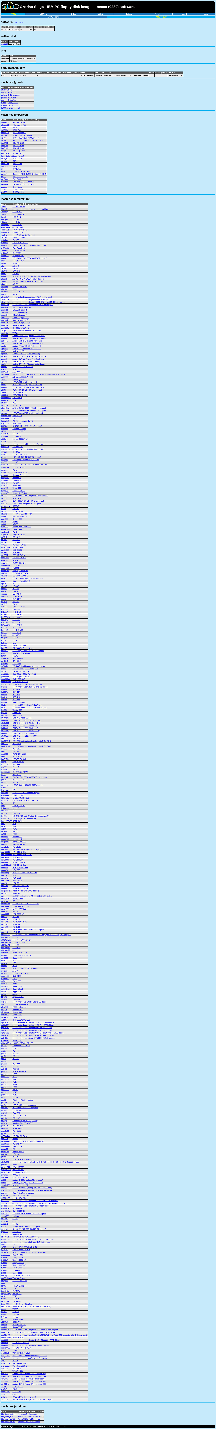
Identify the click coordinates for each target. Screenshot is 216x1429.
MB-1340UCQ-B (19, 852)
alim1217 (5, 297)
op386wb (5, 1020)
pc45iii (4, 1056)
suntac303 (5, 1239)
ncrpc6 (4, 963)
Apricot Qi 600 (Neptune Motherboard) (27, 1180)
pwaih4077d (6, 1170)
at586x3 (4, 395)
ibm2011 (4, 738)
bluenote (4, 429)
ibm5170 (4, 757)
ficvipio (4, 635)
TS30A (15, 1309)
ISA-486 (15, 240)
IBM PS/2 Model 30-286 (22, 718)
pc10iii (4, 1046)
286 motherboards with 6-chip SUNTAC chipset (31, 1242)
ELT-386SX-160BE (20, 576)
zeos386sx (5, 1392)
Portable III (16, 480)
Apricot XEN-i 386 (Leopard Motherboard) (29, 356)
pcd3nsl (4, 1105)
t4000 (3, 1273)
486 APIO (16, 219)
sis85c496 (5, 1203)
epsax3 (4, 589)
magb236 (5, 842)
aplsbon (4, 341)
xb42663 (4, 1379)
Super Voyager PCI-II (20, 318)
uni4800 (4, 1345)
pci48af (4, 1118)
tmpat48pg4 (6, 1294)
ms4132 (4, 922)
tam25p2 (4, 1276)
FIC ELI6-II (16, 627)
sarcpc (4, 1188)
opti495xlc (5, 1038)
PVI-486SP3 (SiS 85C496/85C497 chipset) (29, 245)
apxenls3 (5, 359)
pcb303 (4, 1072)
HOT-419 (16, 697)
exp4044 (4, 609)
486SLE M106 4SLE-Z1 (22, 454)
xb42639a (5, 1376)
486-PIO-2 (16, 633)
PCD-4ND (16, 1110)
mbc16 (4, 875)
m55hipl (4, 837)
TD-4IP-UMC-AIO (19, 1281)
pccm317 (5, 1082)
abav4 (3, 266)
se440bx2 (5, 1196)
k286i (3, 788)
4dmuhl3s (5, 232)
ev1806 (4, 602)
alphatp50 (5, 125)
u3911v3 (4, 1322)
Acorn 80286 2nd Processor (29, 1419)
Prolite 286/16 (18, 1152)
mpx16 (4, 917)
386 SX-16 (16, 1392)
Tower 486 (16, 488)
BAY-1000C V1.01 (19, 423)
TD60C (15, 1283)
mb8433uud (6, 865)
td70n (3, 1288)
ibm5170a (5, 759)
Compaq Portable (19, 475)
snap (206, 14)
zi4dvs (3, 1394)
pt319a (4, 1154)
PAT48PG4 (16, 1294)
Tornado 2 (16, 294)
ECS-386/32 (17, 550)
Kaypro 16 (17, 153)
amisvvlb (4, 320)
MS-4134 (16, 924)
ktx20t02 (4, 800)
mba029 (4, 870)
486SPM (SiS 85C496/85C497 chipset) (28, 449)
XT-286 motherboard (20, 1004)
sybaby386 (5, 1255)
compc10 (5, 473)
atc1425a (5, 408)
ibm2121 (4, 744)
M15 (15, 166)
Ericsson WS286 (19, 607)
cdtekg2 (4, 444)
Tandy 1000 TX (18, 1268)
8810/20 (15, 945)
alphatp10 (5, 122)
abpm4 (4, 279)
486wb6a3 (5, 227)
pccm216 (5, 1079)
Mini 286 (15, 1216)
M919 (14, 1095)
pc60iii (4, 1061)
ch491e (4, 452)
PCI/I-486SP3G (18, 248)
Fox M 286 (16, 981)
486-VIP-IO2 (17, 638)
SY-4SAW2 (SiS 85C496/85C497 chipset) (29, 1229)
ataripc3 (4, 128)
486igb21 (5, 225)
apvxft (3, 351)
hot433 (4, 700)
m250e (4, 831)
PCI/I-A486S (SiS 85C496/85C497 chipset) (29, 258)
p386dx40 (5, 1041)
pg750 (3, 1134)
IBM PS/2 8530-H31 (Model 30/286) (26, 720)
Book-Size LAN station (21, 527)
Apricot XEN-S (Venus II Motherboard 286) (29, 1376)
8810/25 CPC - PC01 (20, 973)
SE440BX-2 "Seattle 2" (21, 1196)
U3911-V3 (16, 1322)
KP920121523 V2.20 (20, 906)
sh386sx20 (5, 1198)
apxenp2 (4, 361)
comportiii (5, 480)
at (2, 382)
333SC (15, 462)
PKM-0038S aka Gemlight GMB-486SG (28, 1141)
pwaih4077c (6, 1167)
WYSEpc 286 (17, 1371)
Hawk (14, 984)
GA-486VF (16, 661)
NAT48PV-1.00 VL (19, 953)
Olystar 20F (17, 1015)
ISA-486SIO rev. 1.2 (20, 243)
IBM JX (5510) (18, 762)
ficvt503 (4, 640)
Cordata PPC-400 (19, 493)
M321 (14, 1084)
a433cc (4, 238)
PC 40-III (15, 1053)
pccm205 (5, 1074)
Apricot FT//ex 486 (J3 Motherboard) (26, 346)
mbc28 (4, 883)
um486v (4, 1327)
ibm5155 (4, 146)
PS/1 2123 (16, 749)
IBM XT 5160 (18, 148)
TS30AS (15, 1312)
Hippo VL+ (16, 992)
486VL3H (16, 565)
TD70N (15, 1288)
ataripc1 (4, 90)
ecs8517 (4, 555)
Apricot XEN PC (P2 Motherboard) (26, 361)
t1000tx (4, 1268)
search (184, 14)
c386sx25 (5, 436)
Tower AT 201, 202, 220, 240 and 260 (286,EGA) (31, 1307)
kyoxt (3, 803)
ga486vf (4, 661)
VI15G (15, 333)
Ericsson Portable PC (21, 581)
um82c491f (5, 1332)
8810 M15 (16, 937)
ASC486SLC (17, 372)
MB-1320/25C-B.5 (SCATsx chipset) (26, 850)
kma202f (4, 793)
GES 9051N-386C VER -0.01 (24, 674)
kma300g (5, 795)
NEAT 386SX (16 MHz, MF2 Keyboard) (28, 501)
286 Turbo (16, 1299)
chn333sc (5, 462)
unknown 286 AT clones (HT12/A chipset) (28, 705)
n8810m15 (5, 937)
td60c (3, 1283)
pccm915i (5, 1092)
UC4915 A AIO (18, 547)
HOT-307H (16, 692)
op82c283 (5, 1023)
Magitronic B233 (19, 839)
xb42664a (5, 1384)
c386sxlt (4, 439)
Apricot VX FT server (20, 351)
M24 (14, 826)
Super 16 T (16, 713)
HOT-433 (16, 700)
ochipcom (5, 986)
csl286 (4, 498)
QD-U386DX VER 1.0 (21, 1177)
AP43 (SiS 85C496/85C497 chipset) (26, 331)
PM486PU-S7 (18, 1144)
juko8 (3, 780)
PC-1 (14, 470)
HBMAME (43, 14)
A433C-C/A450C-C (20, 238)
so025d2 (4, 1219)
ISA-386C (16, 769)
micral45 (4, 893)
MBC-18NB (17, 880)
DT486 (15, 524)
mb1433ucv (6, 857)
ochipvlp (4, 992)
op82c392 (5, 1033)
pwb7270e (5, 1172)
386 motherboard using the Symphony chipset (30, 209)
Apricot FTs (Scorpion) (21, 653)
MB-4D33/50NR (18, 862)
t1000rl (4, 1257)
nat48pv (4, 953)
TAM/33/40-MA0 (18, 1278)
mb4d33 (4, 862)
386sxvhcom (6, 214)
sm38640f (5, 1208)
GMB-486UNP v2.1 (20, 682)
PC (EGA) (12, 92)
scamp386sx (6, 1190)
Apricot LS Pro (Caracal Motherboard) (27, 343)
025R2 (15, 1224)
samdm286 (5, 1185)
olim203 (4, 1007)
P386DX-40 (17, 1041)
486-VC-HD (17, 625)
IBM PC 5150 (18, 143)
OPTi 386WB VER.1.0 (21, 1020)
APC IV (15, 971)
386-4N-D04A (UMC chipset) (23, 235)
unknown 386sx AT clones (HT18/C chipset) (29, 707)
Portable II (16, 478)
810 (14, 442)
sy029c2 (4, 1252)
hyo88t (4, 710)
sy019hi (4, 1250)
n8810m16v (6, 942)
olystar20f (5, 1015)
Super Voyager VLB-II (21, 323)
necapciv (4, 971)
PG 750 (15, 1134)
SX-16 (15, 1245)
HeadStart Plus (18, 702)
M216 (14, 1079)
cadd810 (4, 442)
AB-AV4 (15, 266)
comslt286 (5, 483)
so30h (3, 1226)
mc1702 (4, 886)
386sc (3, 207)
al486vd (4, 287)
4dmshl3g (5, 230)
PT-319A (16, 1154)
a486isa (4, 240)
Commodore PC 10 (20, 473)
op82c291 (5, 1025)
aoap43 (4, 331)
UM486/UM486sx (19, 1325)
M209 (14, 1077)
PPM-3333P (17, 1146)
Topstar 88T (17, 710)
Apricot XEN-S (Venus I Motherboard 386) (29, 1381)
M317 (14, 1082)
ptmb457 (4, 1165)
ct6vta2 (4, 504)
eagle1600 (5, 529)
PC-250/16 (16, 1369)
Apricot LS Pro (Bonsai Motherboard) (27, 341)
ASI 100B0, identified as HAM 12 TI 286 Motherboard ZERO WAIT (38, 374)
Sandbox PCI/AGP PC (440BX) (25, 1121)
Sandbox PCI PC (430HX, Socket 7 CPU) (29, 174)
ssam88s (4, 1234)
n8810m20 (5, 945)
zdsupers (5, 187)
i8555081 (5, 731)
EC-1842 (16, 537)
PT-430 (15, 1157)
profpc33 (4, 1149)
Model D (15, 808)
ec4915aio (5, 547)
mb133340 (5, 852)
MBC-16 (15, 875)
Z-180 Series (17, 1387)
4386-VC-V (16, 617)
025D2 (15, 1219)
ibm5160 (4, 148)
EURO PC (16, 594)
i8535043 (5, 723)
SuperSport (17, 187)
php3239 (4, 1139)
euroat (3, 591)
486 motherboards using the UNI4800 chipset (30, 1345)
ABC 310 (16, 271)
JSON (21, 22)
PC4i (14, 961)
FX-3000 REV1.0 (19, 558)
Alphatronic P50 (19, 125)
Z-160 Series (18, 192)
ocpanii (4, 999)
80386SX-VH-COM (20, 214)
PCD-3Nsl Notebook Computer (24, 1105)
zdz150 (4, 190)
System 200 (17, 519)
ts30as (4, 1312)
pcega (3, 92)
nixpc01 (4, 973)
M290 (14, 834)
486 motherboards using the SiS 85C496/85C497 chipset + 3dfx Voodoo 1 (41, 1203)
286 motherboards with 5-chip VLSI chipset (29, 1358)
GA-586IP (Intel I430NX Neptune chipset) (28, 666)
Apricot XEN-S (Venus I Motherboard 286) (29, 1374)
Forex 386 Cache (19, 646)
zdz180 (4, 1387)
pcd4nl (4, 1113)
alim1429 (5, 302)
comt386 (4, 485)
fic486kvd (5, 622)
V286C (15, 1350)
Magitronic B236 (19, 842)
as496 (3, 369)
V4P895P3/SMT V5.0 (21, 1353)
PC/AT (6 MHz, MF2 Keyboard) (24, 382)
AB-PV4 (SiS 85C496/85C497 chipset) (27, 281)
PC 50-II (15, 1059)
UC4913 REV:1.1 (19, 545)
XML (15, 22)
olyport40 (5, 1012)
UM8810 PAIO (18, 1338)
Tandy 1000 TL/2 (19, 1265)
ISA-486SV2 (17, 253)
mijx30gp (5, 896)
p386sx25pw (6, 1043)
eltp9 (3, 578)
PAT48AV (16, 1291)
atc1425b (5, 411)
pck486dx (5, 1126)
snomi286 (5, 1216)
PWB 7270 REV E (19, 1172)
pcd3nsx (4, 1108)
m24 (3, 826)
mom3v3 (4, 911)
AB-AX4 (15, 269)
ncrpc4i (4, 961)
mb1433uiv (5, 860)
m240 (3, 829)
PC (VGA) (12, 100)
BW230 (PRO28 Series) (22, 135)
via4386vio (5, 1356)
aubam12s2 (6, 416)
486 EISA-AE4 (18, 261)
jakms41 (4, 777)
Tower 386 (16, 485)
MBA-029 (16, 870)
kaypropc (5, 790)
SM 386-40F (17, 1208)
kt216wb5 (5, 798)
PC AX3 (15, 589)
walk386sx (5, 1366)
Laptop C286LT (18, 431)
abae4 (3, 261)
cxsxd (3, 509)
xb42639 (4, 1374)
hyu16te (4, 715)
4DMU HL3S (17, 232)
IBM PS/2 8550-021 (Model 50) (24, 726)
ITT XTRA (16, 775)
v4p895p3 (5, 1353)
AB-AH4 (15, 263)
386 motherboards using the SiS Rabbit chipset (31, 1206)
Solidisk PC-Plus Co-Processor (30, 1417)
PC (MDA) (12, 98)
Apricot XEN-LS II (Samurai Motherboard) (28, 364)
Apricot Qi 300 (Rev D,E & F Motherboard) (29, 1379)
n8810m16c (6, 940)
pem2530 (5, 1131)
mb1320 (4, 850)
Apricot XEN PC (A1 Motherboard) (26, 354)
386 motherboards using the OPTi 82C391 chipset (32, 1030)
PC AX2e (16, 586)
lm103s (4, 813)
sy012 (3, 1247)
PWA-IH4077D (18, 1170)
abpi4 (3, 276)
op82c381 (5, 1028)
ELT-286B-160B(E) (20, 573)
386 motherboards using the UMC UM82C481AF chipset (35, 1330)
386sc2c (4, 209)
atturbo (4, 413)
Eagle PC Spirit (18, 534)
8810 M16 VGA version (21, 942)
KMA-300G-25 (18, 795)
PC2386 (15, 1048)
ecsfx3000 (5, 558)
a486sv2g (5, 256)
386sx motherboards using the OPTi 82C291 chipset (33, 1025)
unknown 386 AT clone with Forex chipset (29, 1214)
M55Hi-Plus (17, 837)
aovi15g (4, 333)
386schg (4, 212)
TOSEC (100, 14)
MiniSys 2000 (17, 899)
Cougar (15, 289)
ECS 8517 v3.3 (18, 555)
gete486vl (5, 677)
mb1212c (5, 847)
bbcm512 (5, 133)
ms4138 (4, 927)
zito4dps (4, 1399)
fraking (4, 643)
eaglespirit (5, 534)
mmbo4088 (5, 904)
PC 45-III (15, 1056)
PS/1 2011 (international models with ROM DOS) (31, 741)
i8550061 (5, 728)
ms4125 (4, 919)
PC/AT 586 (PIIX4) (19, 392)
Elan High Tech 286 (20, 571)
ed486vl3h (5, 565)
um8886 (4, 1340)
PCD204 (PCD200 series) (22, 1100)
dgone (3, 516)
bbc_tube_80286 (8, 1419)
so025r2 (4, 1224)
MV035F (15, 568)
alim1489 (5, 305)
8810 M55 (16, 950)
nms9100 (5, 976)
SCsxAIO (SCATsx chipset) (23, 1193)
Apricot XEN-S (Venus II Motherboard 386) (29, 1384)
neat (3, 968)
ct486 (3, 138)
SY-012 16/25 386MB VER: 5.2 (24, 1247)
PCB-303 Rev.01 (19, 1072)
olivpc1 (4, 1010)
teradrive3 (5, 184)
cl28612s (5, 465)
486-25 (15, 1317)
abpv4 (3, 281)
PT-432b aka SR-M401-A (22, 1159)
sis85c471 (5, 1201)
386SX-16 (16, 434)
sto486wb (5, 1237)
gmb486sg (5, 679)
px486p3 (4, 1175)
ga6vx (3, 669)
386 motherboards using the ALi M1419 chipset (31, 300)
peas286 (4, 1128)
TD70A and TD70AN (20, 1286)
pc (2, 169)
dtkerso (4, 140)
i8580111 (5, 736)
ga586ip (4, 666)
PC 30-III (15, 1051)
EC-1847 (16, 540)
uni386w (4, 1343)
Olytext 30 (16, 1017)
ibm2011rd (5, 741)
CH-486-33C (17, 447)
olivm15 (4, 166)
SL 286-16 (16, 498)
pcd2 (3, 1097)
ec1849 (4, 542)
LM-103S (16, 813)
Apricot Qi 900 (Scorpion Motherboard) (27, 1183)
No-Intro (158, 14)
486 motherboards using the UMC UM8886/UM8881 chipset (36, 1340)
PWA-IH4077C (18, 1167)
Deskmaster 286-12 (20, 1185)
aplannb (4, 336)
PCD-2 (15, 1097)
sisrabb (4, 1206)
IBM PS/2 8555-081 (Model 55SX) (26, 731)
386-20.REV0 (17, 511)
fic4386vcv (5, 617)
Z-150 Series (18, 190)
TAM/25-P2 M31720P (21, 1276)
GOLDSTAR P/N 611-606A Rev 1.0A (27, 684)
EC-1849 (16, 542)
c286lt (3, 431)
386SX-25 (16, 436)
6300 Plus (17, 130)
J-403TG (15, 782)
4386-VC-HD (17, 615)
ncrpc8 (4, 966)
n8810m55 (5, 950)
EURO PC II (17, 596)
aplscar (4, 343)
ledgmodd (5, 808)
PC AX (15, 584)
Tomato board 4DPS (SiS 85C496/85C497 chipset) (32, 1399)
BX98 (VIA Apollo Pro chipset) (24, 1397)
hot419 (4, 697)
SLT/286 (15, 483)
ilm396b (4, 767)
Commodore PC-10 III (21, 1046)
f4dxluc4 (4, 612)
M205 (14, 1074)
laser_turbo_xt (7, 156)
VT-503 (15, 640)
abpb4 (3, 274)
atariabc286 (6, 398)
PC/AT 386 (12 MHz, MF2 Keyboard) (27, 385)
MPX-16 (15, 917)
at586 (3, 392)
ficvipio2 (4, 638)
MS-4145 (16, 932)
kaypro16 (5, 153)
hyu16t (4, 713)
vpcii (3, 1361)
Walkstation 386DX (20, 1363)
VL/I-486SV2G (18, 256)
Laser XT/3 (17, 159)
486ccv (4, 222)
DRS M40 (16, 764)
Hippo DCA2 (17, 989)
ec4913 (4, 545)
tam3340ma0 (6, 1278)
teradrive (4, 182)
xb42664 (4, 1381)
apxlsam (4, 364)
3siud (3, 217)
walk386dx (5, 1363)
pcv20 (3, 177)
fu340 (3, 656)
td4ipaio (4, 1281)
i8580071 (5, 733)
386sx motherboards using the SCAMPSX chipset (32, 1190)
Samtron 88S (17, 1234)
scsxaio (4, 1193)
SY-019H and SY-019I (21, 1250)
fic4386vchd (6, 615)
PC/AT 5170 (17, 757)
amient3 (4, 312)
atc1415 (4, 405)
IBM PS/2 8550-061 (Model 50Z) (25, 728)
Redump (128, 14)
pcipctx (4, 1123)
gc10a (3, 671)
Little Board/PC (18, 806)
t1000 (3, 103)
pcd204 (4, 1100)
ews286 (4, 607)
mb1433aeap (6, 855)
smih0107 (5, 1214)
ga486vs (4, 664)
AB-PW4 (15, 284)
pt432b (4, 1159)
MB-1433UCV (18, 857)
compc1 (4, 470)
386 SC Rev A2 (18, 207)
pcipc (3, 171)
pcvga (3, 100)
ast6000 (4, 377)
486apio (4, 219)
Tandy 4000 (17, 1273)
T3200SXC (16, 1301)
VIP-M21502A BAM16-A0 (22, 421)
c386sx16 (5, 434)
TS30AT (15, 1314)
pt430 (3, 1157)
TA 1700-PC (18, 179)
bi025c (4, 426)
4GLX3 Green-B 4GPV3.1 (22, 367)
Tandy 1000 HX (14, 105)
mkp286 (4, 901)
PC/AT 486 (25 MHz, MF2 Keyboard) (27, 390)
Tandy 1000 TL (18, 1263)
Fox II (14, 979)
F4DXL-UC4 (17, 612)
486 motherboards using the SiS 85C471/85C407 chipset (35, 1201)
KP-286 (15, 901)
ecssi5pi (4, 560)
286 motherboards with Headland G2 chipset (30, 687)
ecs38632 (5, 550)
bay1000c (5, 423)
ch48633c (5, 447)
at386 (3, 385)
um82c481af (6, 1330)
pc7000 (4, 1064)
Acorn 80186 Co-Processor (29, 1422)
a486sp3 (4, 245)
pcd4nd (4, 1110)
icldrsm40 (5, 764)
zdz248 (4, 1389)
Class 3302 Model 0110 (21, 955)
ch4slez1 (4, 454)
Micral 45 (16, 893)
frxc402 (4, 648)
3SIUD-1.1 (16, 217)
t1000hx (4, 105)
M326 (14, 1087)
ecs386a (4, 553)
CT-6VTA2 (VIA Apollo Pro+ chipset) (26, 504)
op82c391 (5, 1030)
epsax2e (4, 586)
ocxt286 (4, 1004)
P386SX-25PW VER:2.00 (22, 1043)
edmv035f (5, 568)
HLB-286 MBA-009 (20, 868)
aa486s (4, 258)
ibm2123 (4, 749)
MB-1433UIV (17, 860)
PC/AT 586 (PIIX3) (19, 395)
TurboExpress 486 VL (21, 677)
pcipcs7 (4, 174)
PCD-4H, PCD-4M (19, 1115)
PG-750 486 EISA (19, 1136)
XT (13, 803)
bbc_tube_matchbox (9, 1414)
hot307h (4, 692)
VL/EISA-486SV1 (19, 250)
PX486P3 (16, 1175)
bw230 (4, 135)
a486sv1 (4, 250)
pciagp (4, 1121)
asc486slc (5, 372)
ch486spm (5, 449)
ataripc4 (4, 400)
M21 (14, 824)
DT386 (15, 522)
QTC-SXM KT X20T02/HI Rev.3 (25, 800)
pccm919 (5, 1095)
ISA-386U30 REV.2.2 (20, 772)
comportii (5, 478)
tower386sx (5, 1304)
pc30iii (4, 1051)
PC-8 (14, 966)
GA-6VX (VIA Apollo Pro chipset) (25, 669)
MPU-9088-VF (18, 914)
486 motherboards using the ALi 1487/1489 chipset (32, 305)
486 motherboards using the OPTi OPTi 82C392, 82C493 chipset (38, 1033)
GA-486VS (16, 664)
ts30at (3, 1314)
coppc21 (4, 491)
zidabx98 (5, 1397)
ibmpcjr (4, 151)
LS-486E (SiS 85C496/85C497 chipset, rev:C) (30, 816)
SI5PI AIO (16, 560)
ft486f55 (4, 651)
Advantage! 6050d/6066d (22, 377)
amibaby (4, 307)
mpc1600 (5, 164)
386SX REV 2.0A (19, 1198)
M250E (15, 831)
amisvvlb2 (5, 323)
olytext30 (4, 1017)
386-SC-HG (17, 212)
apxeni (4, 356)
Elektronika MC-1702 (20, 886)
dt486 (3, 524)
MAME (13, 14)
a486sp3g (5, 248)
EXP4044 (16, 609)
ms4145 (4, 932)
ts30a (3, 1309)
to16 (3, 1296)
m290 (3, 834)
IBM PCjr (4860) (19, 151)
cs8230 (4, 496)
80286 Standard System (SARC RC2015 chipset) (32, 1188)
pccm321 (5, 1084)
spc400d (4, 1232)
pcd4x (3, 1115)
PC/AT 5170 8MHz (19, 759)
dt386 (3, 522)
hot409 (4, 695)
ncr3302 (4, 955)
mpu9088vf (5, 914)
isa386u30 (5, 772)
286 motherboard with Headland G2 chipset (29, 1002)
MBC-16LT (16, 878)
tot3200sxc (5, 1301)
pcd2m (4, 1103)
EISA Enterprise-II (19, 310)
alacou (4, 289)
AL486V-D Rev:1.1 (19, 287)
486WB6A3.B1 (18, 227)
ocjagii (4, 994)
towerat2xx (5, 1307)
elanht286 (5, 571)
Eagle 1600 (17, 529)
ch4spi (4, 457)
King (14, 643)
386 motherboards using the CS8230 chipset (30, 496)
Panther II (16, 999)
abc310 (4, 271)
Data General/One (19, 516)
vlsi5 (3, 1358)
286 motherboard (19, 467)
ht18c (3, 707)
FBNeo (73, 14)
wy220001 (5, 1371)
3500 (14, 811)
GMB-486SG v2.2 (19, 679)
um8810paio (6, 1338)
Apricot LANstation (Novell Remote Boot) (28, 336)
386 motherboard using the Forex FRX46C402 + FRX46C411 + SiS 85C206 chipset (45, 1162)
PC (13, 790)
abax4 (3, 269)
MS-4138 (16, 927)
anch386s (5, 328)
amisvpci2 (5, 318)
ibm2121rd (5, 746)
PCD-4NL (16, 1113)
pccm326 (5, 1087)
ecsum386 (5, 563)
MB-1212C (16, 847)
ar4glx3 (4, 367)
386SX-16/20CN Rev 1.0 (22, 514)
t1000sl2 (4, 1260)
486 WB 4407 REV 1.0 (21, 1348)
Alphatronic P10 (19, 122)
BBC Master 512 (19, 133)
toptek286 (5, 1299)
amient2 (4, 310)
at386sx (4, 387)
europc (4, 594)
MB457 (15, 1165)
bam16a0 (5, 421)
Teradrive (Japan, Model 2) (23, 182)
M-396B (15, 767)
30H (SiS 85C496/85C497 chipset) (26, 1226)
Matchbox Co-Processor (27, 1414)
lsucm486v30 (6, 821)
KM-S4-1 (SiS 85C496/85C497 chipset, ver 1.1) (31, 777)
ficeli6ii (4, 627)
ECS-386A (16, 553)
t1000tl (4, 1263)
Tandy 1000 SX (14, 108)
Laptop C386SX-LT (20, 439)
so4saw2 (4, 1229)
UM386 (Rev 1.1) (19, 563)
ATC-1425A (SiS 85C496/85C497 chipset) (29, 408)
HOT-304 (16, 689)
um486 (4, 1325)
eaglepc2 (5, 532)
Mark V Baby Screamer (21, 307)
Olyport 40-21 (17, 1012)
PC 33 (15, 1149)
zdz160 (4, 192)
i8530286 (5, 718)
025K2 (15, 1221)
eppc (3, 581)
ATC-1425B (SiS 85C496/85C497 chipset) (29, 411)
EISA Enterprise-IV (19, 315)
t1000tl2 (4, 1265)
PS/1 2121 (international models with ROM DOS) (31, 746)
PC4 (14, 400)
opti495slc (5, 1035)
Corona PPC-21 (18, 491)
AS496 (15, 369)
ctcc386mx (5, 506)
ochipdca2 (5, 989)
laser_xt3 (5, 159)
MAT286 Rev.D (18, 844)
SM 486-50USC (18, 1211)
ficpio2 (4, 633)
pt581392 (5, 1162)
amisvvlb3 (5, 325)
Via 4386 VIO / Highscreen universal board (29, 1356)
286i (14, 788)
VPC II (15, 1361)
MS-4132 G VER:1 (19, 922)
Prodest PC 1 (17, 1010)
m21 (3, 824)
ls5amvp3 (5, 819)
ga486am (5, 658)
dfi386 (3, 511)
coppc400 (5, 493)
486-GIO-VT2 (17, 630)
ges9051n (5, 674)
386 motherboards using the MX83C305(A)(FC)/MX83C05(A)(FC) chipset (41, 935)
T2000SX (16, 1270)
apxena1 (4, 354)
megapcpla (5, 891)
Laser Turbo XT (19, 156)
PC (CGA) (17, 169)
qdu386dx (5, 1177)
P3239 (15, 1139)
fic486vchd (5, 625)
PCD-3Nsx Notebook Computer (25, 1108)
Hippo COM (17, 986)
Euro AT (15, 591)
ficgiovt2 (4, 630)
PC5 (14, 403)
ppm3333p (5, 1146)
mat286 (4, 844)
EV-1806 (15, 602)
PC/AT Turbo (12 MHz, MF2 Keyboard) (27, 413)
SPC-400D (16, 1232)
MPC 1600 (17, 164)
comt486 (4, 488)
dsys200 (4, 519)
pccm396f (5, 1090)
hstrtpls (4, 702)
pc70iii (4, 1066)
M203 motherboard (20, 1007)
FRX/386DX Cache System (23, 648)
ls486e (4, 816)
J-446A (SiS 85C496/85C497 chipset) (27, 785)
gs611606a (5, 684)
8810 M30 (16, 948)
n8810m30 (5, 948)
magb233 (5, 839)
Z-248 (14, 1389)
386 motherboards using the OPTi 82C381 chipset (32, 1028)
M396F (15, 1090)
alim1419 (5, 300)
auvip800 (5, 418)
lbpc (3, 806)
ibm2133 (4, 751)
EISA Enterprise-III (19, 312)
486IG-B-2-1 (17, 225)
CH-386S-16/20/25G (20, 328)
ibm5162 (4, 754)
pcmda (4, 98)
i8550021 (5, 726)
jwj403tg (4, 782)
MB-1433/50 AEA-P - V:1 (22, 855)
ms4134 (4, 924)
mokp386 (5, 906)
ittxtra (3, 775)
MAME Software (161, 17)
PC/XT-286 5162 (19, 754)
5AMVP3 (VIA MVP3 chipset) (24, 819)
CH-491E (16, 452)
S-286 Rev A (17, 1128)
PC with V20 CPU (20, 177)
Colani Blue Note (19, 429)
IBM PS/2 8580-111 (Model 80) (24, 736)
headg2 (4, 687)
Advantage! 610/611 (20, 380)
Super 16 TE (17, 715)
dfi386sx (4, 514)
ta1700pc (5, 179)
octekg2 (4, 1002)
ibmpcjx (4, 762)
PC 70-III (15, 1066)
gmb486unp (6, 682)
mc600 (4, 161)
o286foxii (5, 979)
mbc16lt (4, 878)
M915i (14, 1092)
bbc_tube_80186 (8, 1422)
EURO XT (16, 599)
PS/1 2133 (16, 751)
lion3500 (4, 811)
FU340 (15, 656)
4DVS (14, 1394)
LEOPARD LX (18, 292)
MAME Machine (54, 17)
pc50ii (3, 1059)
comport (4, 475)
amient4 (4, 315)
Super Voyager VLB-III (21, 325)
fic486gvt (4, 620)
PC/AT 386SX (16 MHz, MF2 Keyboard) (28, 387)
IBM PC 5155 (18, 146)
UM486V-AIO (17, 1327)
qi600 (3, 1180)
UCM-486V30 (18, 821)
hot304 (4, 689)
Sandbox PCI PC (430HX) (23, 171)
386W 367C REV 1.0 (20, 1343)
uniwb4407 (5, 1348)
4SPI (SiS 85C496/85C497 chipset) (26, 457)
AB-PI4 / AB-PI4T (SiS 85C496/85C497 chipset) (31, 276)
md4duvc (5, 888)
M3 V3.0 (15, 911)
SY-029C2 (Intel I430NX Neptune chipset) (29, 1252)
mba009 (4, 868)
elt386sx (4, 576)
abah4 (3, 263)
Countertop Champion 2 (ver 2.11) (25, 460)
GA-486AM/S (17, 658)
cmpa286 (5, 467)
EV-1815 (15, 604)
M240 (14, 829)
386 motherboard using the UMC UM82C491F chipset (33, 1332)
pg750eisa (5, 1136)
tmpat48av (5, 1291)
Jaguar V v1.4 (18, 997)
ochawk (4, 984)
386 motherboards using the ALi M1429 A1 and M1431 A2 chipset (38, 302)
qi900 (3, 1183)
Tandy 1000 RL (18, 1257)
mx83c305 (5, 935)
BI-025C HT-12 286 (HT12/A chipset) (27, 426)
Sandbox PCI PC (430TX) (22, 1123)
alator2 (4, 294)
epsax (3, 584)
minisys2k (5, 899)
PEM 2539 (16, 1131)
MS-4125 (16, 919)
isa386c (4, 769)
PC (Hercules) (14, 95)
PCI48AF (16, 1118)
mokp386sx (5, 909)
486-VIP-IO (16, 635)
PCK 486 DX (17, 1126)
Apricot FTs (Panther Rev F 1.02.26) (26, 349)
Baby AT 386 (17, 1255)
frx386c (4, 646)
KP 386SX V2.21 (19, 909)
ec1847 (4, 540)
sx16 (3, 1245)
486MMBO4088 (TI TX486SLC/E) (25, 904)
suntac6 (4, 1242)
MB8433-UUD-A (19, 865)
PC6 (14, 963)
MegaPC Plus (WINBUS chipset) (25, 891)
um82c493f (5, 1335)
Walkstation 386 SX (20, 1366)
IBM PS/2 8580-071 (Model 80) (24, 733)
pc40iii (4, 1053)
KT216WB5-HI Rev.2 (20, 798)
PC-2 (14, 532)
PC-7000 (16, 1064)
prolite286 (5, 1152)
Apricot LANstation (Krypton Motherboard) (29, 338)
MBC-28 (15, 883)
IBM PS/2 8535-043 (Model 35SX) (26, 723)
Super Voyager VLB (20, 320)
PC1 (10, 90)
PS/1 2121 (16, 744)
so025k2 (4, 1221)
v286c (3, 1350)
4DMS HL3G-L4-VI (20, 230)
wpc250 (4, 1369)
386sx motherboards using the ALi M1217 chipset (32, 297)
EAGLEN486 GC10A (20, 671)
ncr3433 (4, 958)
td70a (3, 1286)
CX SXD (15, 509)
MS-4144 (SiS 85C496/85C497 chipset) (28, 930)
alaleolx (4, 292)
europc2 (4, 596)
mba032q (5, 873)
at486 (3, 390)
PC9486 (15, 1069)
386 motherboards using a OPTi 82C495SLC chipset (33, 1035)
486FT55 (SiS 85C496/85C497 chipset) (28, 651)
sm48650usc (6, 1211)
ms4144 (4, 930)
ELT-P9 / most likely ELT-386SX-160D (27, 578)
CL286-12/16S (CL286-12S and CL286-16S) (30, 465)
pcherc (4, 95)
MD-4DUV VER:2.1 (20, 888)
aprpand (4, 349)
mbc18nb (5, 880)
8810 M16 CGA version (21, 940)
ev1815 (4, 604)
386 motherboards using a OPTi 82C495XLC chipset (33, 1038)
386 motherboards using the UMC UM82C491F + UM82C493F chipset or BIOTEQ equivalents (50, 1335)
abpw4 (4, 284)
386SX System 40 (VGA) (22, 1304)
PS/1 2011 (16, 738)
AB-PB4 (15, 274)
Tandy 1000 (13, 103)
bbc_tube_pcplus (8, 1417)
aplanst (4, 338)
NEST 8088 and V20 (20, 780)
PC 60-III (15, 1061)
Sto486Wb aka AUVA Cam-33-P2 (25, 1237)
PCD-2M (15, 1103)
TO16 (14, 1296)
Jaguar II (15, 994)
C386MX (16, 506)
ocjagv (4, 997)
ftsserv (3, 653)
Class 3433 (17, 958)
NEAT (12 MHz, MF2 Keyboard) (25, 968)
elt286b (4, 573)
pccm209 (5, 1077)
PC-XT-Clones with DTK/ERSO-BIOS (28, 140)
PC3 (15, 128)
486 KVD (16, 622)
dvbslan (4, 527)
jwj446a (4, 785)
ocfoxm (4, 981)
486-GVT (16, 620)
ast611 (4, 380)
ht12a (3, 705)
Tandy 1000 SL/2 (19, 1260)
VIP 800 (15, 418)
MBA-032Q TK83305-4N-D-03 (24, 873)
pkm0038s (5, 1141)
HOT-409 (16, 695)
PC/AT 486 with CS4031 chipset (26, 138)
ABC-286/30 (17, 398)
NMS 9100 (16, 976)
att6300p (4, 130)
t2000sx (4, 1270)
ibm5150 (4, 44)
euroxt (3, 599)
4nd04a (4, 235)
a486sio (4, 243)
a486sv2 (4, 253)
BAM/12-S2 (17, 416)
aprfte (3, 346)
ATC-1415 (16, 405)
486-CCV (16, 222)
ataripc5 (4, 403)
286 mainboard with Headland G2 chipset (29, 444)
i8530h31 (5, 720)
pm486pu (5, 1144)
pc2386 (4, 1048)
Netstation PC (18, 1319)
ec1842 (4, 537)
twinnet (4, 1319)
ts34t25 (4, 1317)
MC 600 (16, 161)
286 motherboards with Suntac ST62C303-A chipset (33, 1239)
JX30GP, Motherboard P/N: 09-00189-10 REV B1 (32, 896)
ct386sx (4, 501)
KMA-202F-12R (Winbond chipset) (26, 793)
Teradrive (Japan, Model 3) (23, 184)
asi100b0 (5, 374)
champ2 (4, 460)
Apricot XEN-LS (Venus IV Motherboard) (28, 359)
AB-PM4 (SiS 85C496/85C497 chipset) (28, 279)
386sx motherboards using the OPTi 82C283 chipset (33, 1023)
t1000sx (4, 108)
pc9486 (4, 1069)
